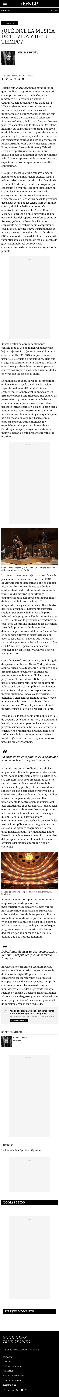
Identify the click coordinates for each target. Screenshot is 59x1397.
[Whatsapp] (15, 79)
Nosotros (7, 1362)
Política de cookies (12, 1366)
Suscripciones (9, 1385)
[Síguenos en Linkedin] (13, 1390)
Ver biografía (17, 1040)
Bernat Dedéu (27, 52)
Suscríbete (7, 10)
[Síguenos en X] (8, 1390)
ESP (56, 10)
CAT (51, 10)
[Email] (23, 79)
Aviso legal (8, 1371)
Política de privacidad (13, 1376)
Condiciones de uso (12, 1380)
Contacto (7, 1357)
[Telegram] (19, 79)
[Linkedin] (11, 79)
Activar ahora (17, 1020)
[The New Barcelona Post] (16, 1340)
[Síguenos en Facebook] (4, 1390)
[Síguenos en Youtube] (21, 1390)
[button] (5, 3)
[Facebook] (2, 79)
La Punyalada (9, 1150)
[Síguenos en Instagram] (17, 1390)
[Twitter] (6, 79)
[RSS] (26, 1390)
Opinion (9, 23)
